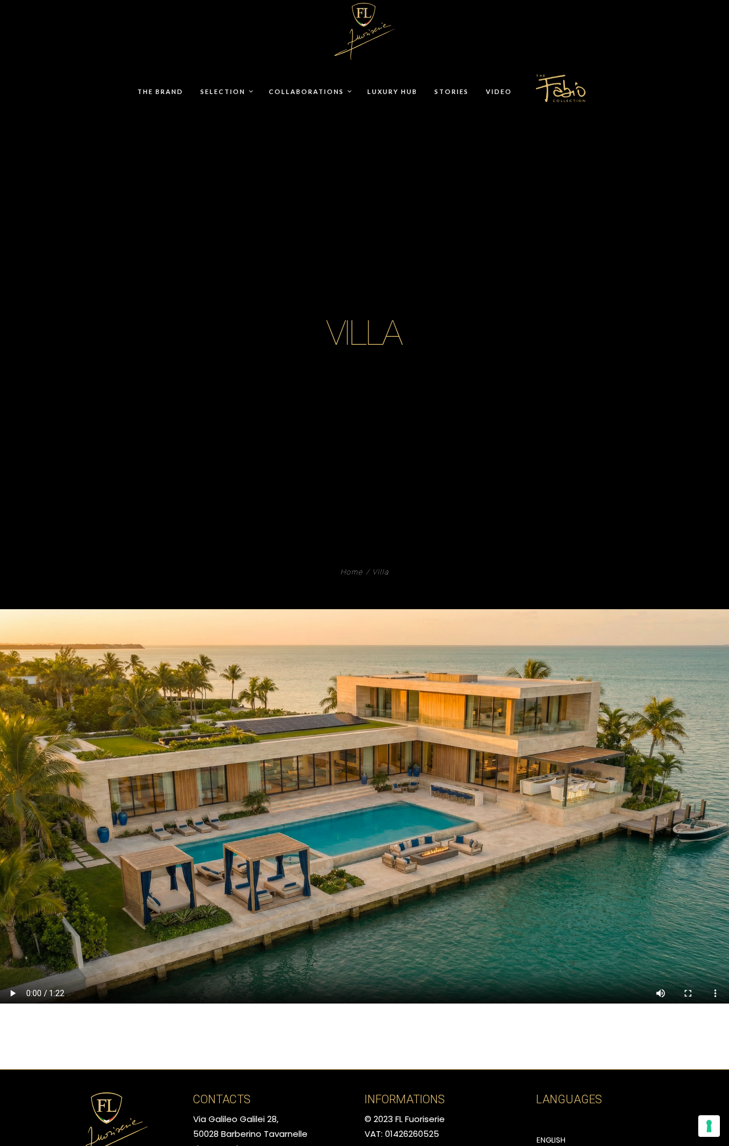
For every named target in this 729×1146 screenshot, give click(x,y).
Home (352, 573)
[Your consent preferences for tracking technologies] (709, 1126)
